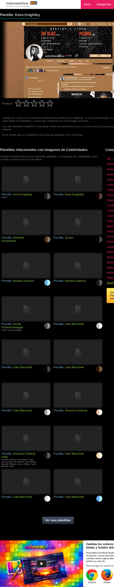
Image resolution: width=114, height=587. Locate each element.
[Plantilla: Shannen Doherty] (77, 395)
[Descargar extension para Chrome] (92, 575)
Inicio (87, 4)
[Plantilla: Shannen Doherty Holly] (25, 438)
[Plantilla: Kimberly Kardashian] (25, 222)
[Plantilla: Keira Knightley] (25, 179)
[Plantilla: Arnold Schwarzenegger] (25, 309)
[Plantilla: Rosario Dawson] (25, 265)
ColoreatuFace (18, 4)
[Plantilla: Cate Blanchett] (77, 309)
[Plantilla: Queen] (77, 222)
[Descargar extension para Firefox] (107, 575)
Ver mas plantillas (58, 520)
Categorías (103, 4)
